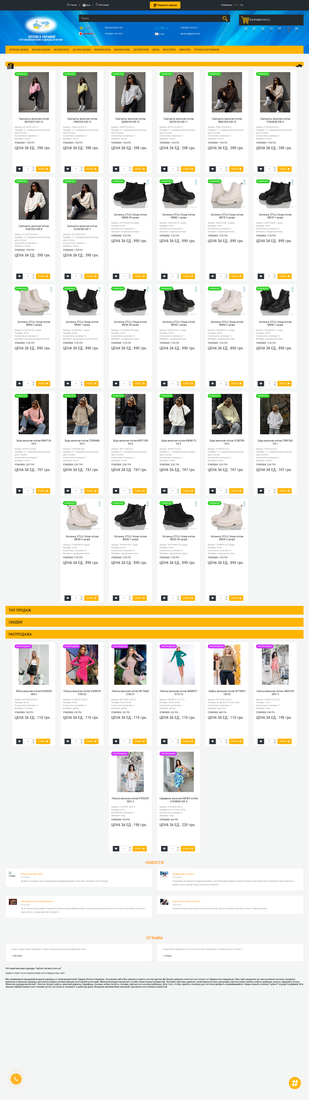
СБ (288, 28)
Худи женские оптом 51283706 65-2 (227, 442)
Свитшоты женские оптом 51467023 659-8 (34, 227)
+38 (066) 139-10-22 (113, 34)
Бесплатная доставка (31, 874)
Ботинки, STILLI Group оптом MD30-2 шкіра (82, 538)
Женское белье (61, 49)
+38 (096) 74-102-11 (189, 28)
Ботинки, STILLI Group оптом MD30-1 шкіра (130, 538)
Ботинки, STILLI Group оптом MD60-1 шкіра (82, 323)
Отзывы (154, 938)
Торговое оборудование (206, 49)
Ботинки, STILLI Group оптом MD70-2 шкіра (227, 216)
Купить (42, 169)
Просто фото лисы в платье (186, 901)
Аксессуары (169, 49)
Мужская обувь (102, 49)
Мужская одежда (18, 49)
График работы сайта (183, 874)
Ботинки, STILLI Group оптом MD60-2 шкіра (34, 323)
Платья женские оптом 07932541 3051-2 (130, 800)
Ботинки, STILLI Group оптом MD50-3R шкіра (130, 323)
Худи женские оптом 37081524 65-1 (275, 442)
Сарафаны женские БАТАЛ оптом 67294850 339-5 (178, 800)
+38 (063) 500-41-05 (113, 28)
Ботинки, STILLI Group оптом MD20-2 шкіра (227, 538)
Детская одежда (82, 49)
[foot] (298, 65)
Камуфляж (185, 49)
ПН (245, 28)
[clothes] (10, 66)
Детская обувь (141, 49)
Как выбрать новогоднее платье (37, 901)
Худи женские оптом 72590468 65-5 (82, 442)
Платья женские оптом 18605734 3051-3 (275, 692)
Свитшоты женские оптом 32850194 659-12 (130, 120)
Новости (154, 862)
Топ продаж (20, 610)
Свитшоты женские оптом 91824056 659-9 (275, 120)
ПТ (279, 28)
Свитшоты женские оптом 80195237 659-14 (34, 120)
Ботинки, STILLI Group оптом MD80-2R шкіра (130, 216)
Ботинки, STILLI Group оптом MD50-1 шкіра (179, 323)
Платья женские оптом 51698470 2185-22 (82, 692)
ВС (296, 28)
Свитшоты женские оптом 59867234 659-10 (227, 120)
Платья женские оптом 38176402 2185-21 (130, 692)
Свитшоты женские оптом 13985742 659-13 (82, 120)
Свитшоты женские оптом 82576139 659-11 (179, 120)
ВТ (254, 28)
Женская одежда (41, 49)
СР (262, 28)
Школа (155, 49)
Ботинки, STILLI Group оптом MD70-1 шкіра (275, 216)
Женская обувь (122, 49)
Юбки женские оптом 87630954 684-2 (34, 692)
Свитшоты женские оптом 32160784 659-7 (82, 227)
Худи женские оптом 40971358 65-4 (130, 442)
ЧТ (271, 28)
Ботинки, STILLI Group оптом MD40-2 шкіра (227, 323)
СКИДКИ (15, 622)
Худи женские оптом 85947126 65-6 (33, 442)
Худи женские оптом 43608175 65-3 (178, 442)
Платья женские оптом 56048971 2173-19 (178, 692)
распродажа (20, 634)
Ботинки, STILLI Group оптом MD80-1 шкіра (179, 216)
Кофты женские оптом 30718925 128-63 (227, 692)
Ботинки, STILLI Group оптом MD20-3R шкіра (179, 538)
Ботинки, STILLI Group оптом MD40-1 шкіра (275, 323)
